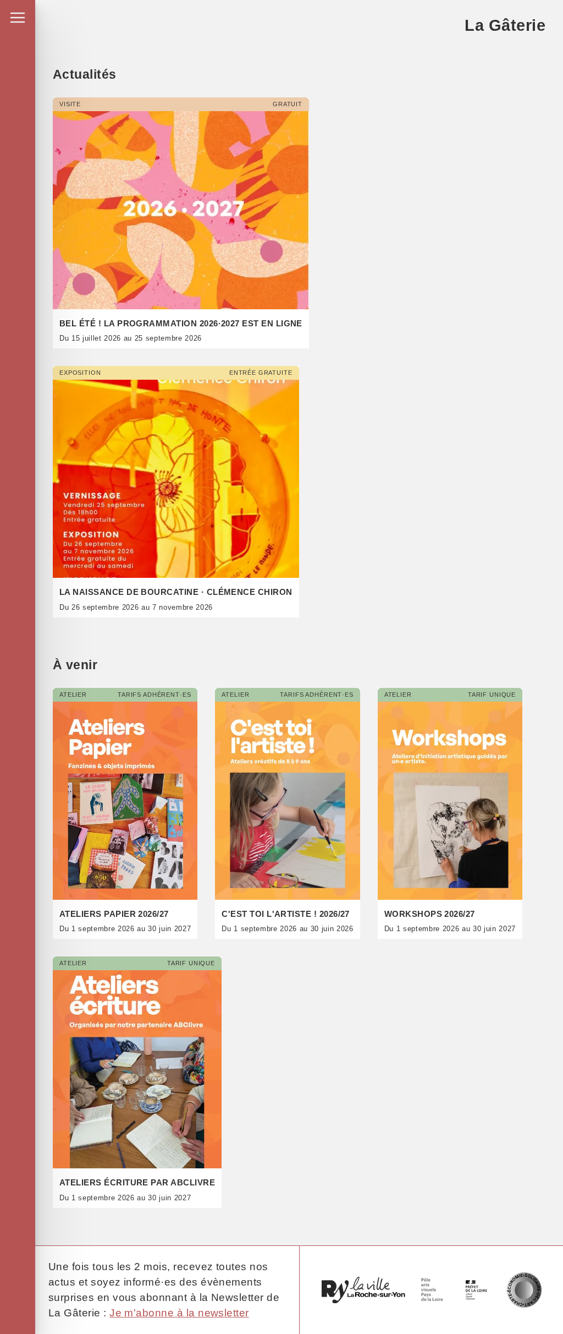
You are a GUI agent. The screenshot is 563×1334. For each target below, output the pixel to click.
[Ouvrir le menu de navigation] (17, 17)
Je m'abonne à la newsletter (179, 1313)
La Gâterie (505, 25)
